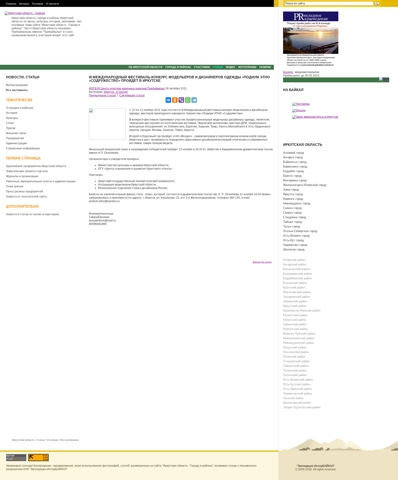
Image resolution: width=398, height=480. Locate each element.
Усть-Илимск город (296, 235)
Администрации (16, 143)
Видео (230, 67)
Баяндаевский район (297, 273)
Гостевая (37, 3)
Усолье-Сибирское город (300, 231)
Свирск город (292, 212)
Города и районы (178, 67)
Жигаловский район (296, 292)
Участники (202, 67)
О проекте (52, 3)
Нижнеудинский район (298, 343)
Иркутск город (293, 194)
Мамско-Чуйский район (299, 333)
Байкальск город (295, 162)
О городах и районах (19, 107)
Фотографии (247, 67)
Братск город (292, 175)
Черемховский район (297, 393)
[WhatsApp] (187, 100)
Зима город (291, 189)
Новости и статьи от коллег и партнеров (32, 214)
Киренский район (295, 324)
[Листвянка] (301, 104)
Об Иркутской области (145, 67)
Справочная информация (23, 148)
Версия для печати (262, 262)
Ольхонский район (296, 352)
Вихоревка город (295, 180)
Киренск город (293, 198)
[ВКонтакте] (168, 100)
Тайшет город (292, 222)
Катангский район (295, 315)
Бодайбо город (293, 171)
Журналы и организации (22, 176)
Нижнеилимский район (298, 338)
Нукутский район (294, 347)
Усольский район (295, 375)
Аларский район (294, 260)
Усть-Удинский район (297, 389)
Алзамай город (293, 152)
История (11, 113)
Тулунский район (295, 370)
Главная (11, 3)
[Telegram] (194, 100)
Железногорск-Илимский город (304, 185)
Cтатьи (218, 67)
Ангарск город (293, 157)
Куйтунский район (295, 329)
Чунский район (293, 398)
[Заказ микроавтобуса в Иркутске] (315, 116)
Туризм (10, 128)
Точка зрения (14, 186)
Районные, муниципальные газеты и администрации (41, 181)
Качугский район (294, 319)
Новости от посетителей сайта (26, 196)
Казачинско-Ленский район (301, 310)
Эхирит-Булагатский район (301, 407)
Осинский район (294, 356)
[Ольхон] (299, 110)
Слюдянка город (294, 217)
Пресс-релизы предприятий (24, 191)
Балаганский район (296, 269)
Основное (53, 440)
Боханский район (295, 283)
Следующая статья (132, 95)
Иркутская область (23, 440)
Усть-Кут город (293, 240)
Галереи (265, 67)
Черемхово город (295, 245)
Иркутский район (294, 306)
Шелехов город (293, 249)
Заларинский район (296, 296)
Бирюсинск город (295, 166)
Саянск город (292, 208)
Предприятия (15, 138)
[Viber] (181, 100)
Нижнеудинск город (296, 203)
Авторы (24, 3)
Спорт (10, 123)
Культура (12, 118)
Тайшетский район (295, 366)
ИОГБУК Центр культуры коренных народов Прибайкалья (127, 88)
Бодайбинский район (297, 278)
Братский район (294, 287)
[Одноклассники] (175, 100)
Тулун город (291, 226)
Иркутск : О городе (116, 92)
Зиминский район (295, 301)
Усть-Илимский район (298, 379)
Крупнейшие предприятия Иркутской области (36, 166)
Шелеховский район (297, 402)
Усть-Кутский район (296, 384)
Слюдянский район (296, 361)
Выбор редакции (17, 85)
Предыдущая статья (102, 95)
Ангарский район (294, 264)
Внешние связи (16, 133)
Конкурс (288, 72)
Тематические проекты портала (27, 171)
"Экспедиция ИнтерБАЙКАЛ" (315, 466)
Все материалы (17, 90)
